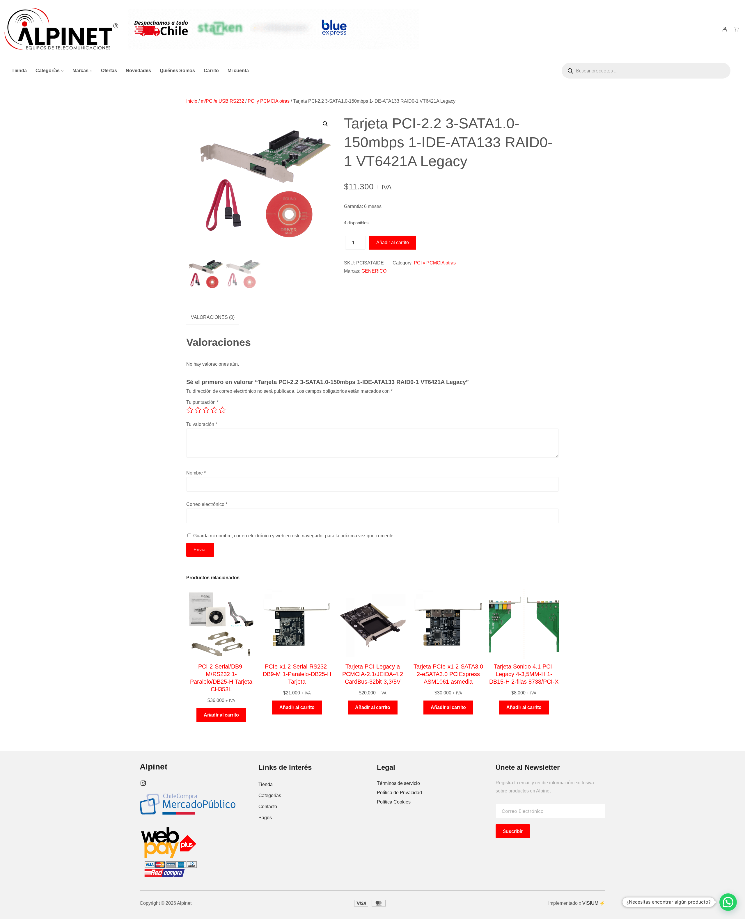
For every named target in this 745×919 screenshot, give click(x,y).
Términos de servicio (398, 783)
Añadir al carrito (392, 242)
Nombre (196, 472)
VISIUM (590, 903)
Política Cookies (394, 801)
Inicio (191, 101)
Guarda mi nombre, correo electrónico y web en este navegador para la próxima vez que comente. (294, 535)
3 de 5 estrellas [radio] (206, 409)
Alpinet (153, 766)
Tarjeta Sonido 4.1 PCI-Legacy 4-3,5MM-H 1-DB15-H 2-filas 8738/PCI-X (523, 674)
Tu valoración (201, 424)
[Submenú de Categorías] (62, 70)
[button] (325, 124)
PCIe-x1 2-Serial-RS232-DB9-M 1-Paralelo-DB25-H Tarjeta (297, 674)
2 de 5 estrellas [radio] (197, 409)
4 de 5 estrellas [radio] (214, 409)
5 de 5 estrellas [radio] (222, 409)
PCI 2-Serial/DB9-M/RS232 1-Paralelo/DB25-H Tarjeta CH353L (221, 677)
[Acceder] (724, 29)
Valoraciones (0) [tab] (213, 317)
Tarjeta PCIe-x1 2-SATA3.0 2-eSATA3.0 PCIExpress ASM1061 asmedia (448, 674)
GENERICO (373, 271)
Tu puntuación (202, 402)
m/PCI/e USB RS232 (222, 101)
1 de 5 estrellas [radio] (189, 409)
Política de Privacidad (399, 792)
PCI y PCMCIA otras (269, 101)
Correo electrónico (206, 504)
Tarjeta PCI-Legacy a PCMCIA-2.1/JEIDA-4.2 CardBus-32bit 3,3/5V (372, 674)
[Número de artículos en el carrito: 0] (736, 29)
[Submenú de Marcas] (91, 70)
